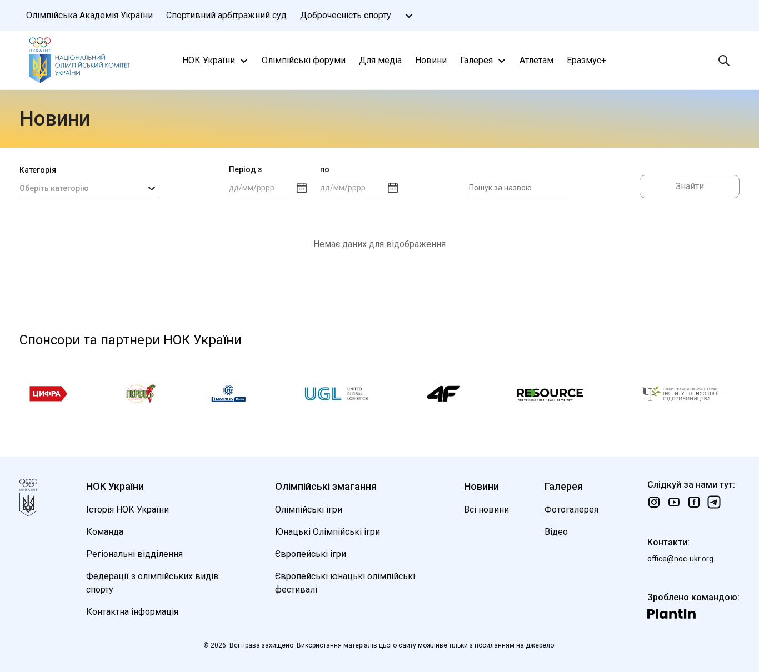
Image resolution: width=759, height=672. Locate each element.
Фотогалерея (571, 509)
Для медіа (380, 60)
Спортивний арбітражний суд (226, 15)
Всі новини (486, 509)
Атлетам (536, 60)
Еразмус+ (586, 60)
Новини (431, 60)
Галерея (476, 60)
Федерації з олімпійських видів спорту (152, 583)
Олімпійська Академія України (89, 15)
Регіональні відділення (134, 554)
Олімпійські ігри (308, 509)
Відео (556, 531)
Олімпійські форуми (304, 60)
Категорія (37, 170)
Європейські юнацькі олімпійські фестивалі (345, 583)
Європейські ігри (310, 554)
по (324, 169)
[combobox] (88, 188)
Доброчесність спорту (345, 15)
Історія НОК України (127, 509)
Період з (245, 169)
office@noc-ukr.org (680, 558)
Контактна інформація (132, 611)
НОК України (208, 60)
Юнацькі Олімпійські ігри (327, 531)
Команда (104, 531)
